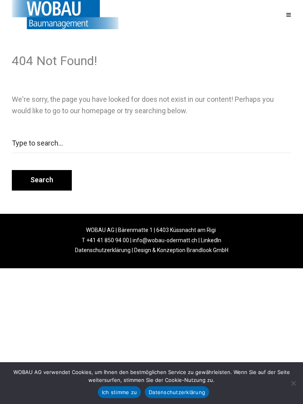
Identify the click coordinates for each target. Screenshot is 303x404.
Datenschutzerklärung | (104, 250)
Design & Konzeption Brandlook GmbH (181, 250)
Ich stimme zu (119, 392)
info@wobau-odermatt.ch (165, 240)
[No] (293, 383)
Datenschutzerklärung (177, 392)
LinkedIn (211, 240)
